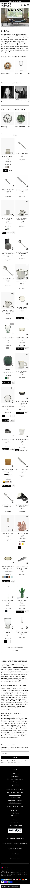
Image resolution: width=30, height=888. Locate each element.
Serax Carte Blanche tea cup (22, 372)
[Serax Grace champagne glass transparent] (22, 622)
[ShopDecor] (6, 5)
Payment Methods (15, 776)
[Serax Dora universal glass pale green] (7, 329)
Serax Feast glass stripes (8, 631)
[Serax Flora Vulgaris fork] (22, 145)
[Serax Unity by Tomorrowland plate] (7, 395)
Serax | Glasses (18, 73)
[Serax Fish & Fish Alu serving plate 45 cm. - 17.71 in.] (22, 558)
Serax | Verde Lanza (20, 126)
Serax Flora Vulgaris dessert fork (8, 505)
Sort (16, 135)
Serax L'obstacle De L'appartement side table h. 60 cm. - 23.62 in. (8, 253)
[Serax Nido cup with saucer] (7, 208)
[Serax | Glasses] (21, 66)
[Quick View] (12, 334)
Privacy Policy (15, 854)
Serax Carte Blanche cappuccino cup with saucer (8, 312)
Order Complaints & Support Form (15, 792)
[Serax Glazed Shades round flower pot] (7, 461)
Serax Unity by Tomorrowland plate (8, 405)
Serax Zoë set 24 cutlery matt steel (22, 505)
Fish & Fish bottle (12, 697)
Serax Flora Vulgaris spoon (8, 279)
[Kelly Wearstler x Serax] (21, 92)
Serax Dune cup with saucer (7, 157)
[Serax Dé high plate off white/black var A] (22, 329)
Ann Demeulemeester (17, 667)
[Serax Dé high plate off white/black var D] (22, 393)
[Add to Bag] (27, 150)
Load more (15, 650)
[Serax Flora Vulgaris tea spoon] (7, 181)
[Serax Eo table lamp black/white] (7, 523)
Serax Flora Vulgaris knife (22, 190)
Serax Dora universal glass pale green (8, 338)
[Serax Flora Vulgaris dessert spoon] (22, 243)
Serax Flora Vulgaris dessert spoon (22, 252)
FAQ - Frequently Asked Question (15, 779)
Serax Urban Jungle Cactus (22, 601)
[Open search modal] (21, 5)
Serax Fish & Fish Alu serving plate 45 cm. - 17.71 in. (22, 568)
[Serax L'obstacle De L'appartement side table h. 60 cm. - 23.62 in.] (7, 243)
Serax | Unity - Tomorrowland (4, 127)
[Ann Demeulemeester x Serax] (7, 92)
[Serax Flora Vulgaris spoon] (7, 270)
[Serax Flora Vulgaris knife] (22, 181)
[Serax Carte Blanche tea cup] (22, 361)
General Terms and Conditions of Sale (15, 838)
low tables (16, 706)
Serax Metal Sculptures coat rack (8, 601)
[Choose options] (12, 153)
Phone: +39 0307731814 (15, 795)
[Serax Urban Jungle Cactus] (22, 592)
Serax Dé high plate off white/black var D (22, 402)
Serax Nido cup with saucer (7, 219)
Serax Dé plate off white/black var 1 (22, 308)
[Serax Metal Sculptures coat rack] (7, 592)
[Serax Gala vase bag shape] (22, 523)
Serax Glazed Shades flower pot (8, 368)
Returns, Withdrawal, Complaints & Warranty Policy (15, 843)
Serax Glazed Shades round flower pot (8, 470)
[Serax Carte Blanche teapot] (22, 272)
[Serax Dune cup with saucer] (7, 146)
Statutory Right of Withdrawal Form (15, 790)
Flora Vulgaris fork (15, 701)
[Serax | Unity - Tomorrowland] (7, 118)
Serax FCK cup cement (8, 439)
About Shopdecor (15, 774)
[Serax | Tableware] (7, 66)
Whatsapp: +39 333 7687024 (15, 800)
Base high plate (11, 694)
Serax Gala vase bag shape (22, 534)
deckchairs (10, 706)
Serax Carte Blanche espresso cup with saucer (22, 220)
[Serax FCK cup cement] (7, 431)
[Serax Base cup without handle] (22, 431)
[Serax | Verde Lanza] (21, 118)
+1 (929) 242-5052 (15, 798)
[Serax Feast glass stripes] (7, 622)
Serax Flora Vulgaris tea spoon (8, 190)
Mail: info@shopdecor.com (15, 803)
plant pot (17, 690)
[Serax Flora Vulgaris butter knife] (22, 461)
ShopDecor (11, 870)
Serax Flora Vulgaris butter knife (22, 470)
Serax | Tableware (5, 73)
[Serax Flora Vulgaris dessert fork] (7, 496)
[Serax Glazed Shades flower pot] (7, 359)
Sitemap (15, 782)
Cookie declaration (15, 859)
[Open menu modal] (27, 5)
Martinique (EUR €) (6, 867)
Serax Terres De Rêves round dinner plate (8, 567)
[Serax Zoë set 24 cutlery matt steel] (22, 496)
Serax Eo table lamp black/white (8, 534)
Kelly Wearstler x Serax (20, 100)
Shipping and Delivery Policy (15, 849)
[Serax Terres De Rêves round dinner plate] (7, 558)
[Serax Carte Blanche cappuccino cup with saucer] (7, 300)
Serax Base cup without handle (22, 440)
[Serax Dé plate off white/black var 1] (22, 298)
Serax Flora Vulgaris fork (22, 154)
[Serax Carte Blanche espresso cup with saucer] (22, 208)
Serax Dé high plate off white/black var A (22, 338)
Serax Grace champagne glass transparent (22, 631)
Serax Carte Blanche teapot (22, 282)
